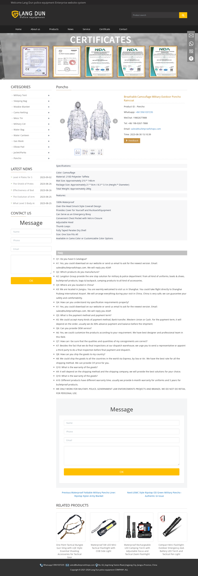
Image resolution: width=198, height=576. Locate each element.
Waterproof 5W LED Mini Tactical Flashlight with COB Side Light (103, 547)
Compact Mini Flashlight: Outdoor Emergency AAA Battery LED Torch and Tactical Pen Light (171, 549)
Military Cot (20, 123)
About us (35, 29)
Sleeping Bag (20, 100)
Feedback (133, 140)
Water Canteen (21, 135)
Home (18, 29)
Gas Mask (19, 141)
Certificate (104, 29)
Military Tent (20, 95)
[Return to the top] (191, 59)
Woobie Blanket (22, 106)
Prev (62, 121)
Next (115, 121)
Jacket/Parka (20, 152)
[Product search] (183, 15)
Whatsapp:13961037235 (53, 565)
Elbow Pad (19, 146)
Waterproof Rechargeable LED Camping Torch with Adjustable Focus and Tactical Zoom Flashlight (137, 549)
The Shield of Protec (23, 183)
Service (86, 29)
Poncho (17, 158)
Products (53, 29)
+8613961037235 (144, 112)
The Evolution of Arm (24, 196)
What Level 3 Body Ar (24, 203)
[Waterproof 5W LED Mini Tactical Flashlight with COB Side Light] (104, 527)
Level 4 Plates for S (22, 177)
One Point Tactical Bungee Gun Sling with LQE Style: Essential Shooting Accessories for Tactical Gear (69, 551)
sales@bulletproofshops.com (146, 128)
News (70, 29)
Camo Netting (21, 112)
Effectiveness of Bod (23, 190)
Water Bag (19, 129)
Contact (123, 29)
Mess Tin (18, 118)
